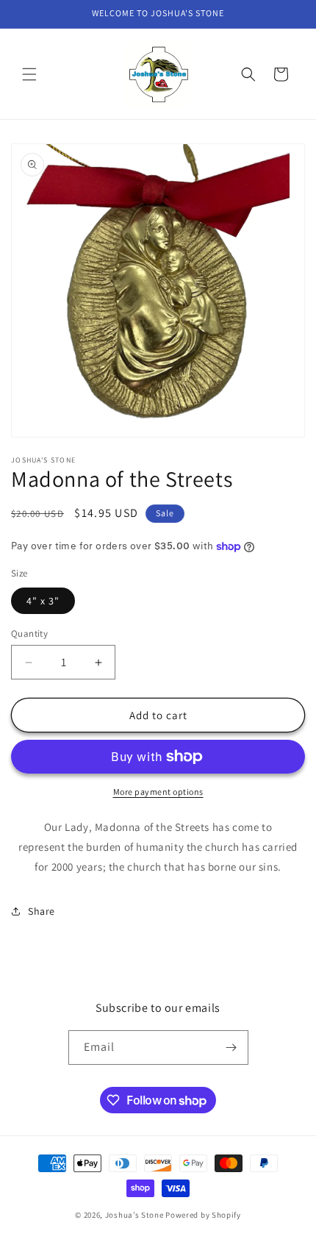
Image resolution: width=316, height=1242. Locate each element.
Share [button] (41, 911)
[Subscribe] (231, 1047)
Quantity (29, 633)
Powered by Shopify (203, 1215)
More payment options (158, 791)
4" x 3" (43, 600)
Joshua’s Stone (134, 1215)
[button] (29, 74)
